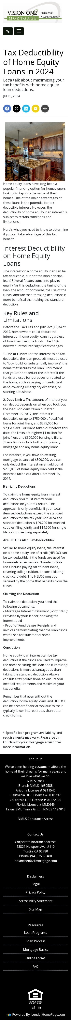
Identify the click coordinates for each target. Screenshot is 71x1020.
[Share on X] (17, 108)
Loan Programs (35, 932)
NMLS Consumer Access (35, 819)
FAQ (35, 966)
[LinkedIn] (39, 1007)
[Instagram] (33, 1007)
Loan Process (36, 941)
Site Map (35, 909)
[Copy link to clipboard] (45, 108)
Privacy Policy (35, 892)
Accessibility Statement (35, 901)
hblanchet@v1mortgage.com (35, 861)
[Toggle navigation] (19, 31)
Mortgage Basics (35, 949)
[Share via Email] (35, 108)
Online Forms (35, 958)
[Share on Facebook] (7, 108)
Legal (36, 884)
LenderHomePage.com (48, 1014)
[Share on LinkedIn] (26, 108)
